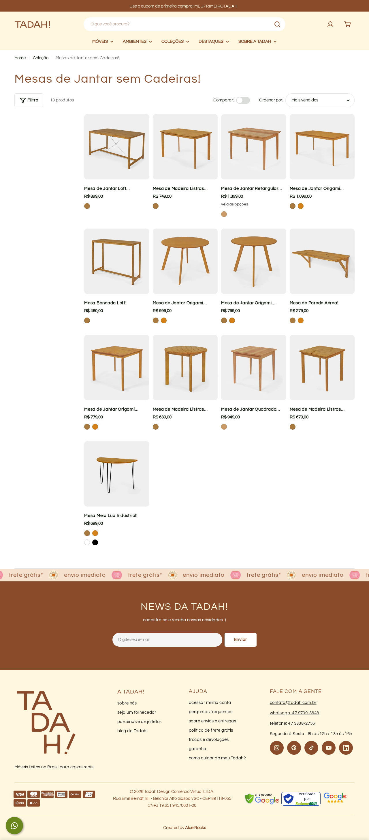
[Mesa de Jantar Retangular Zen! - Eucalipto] (224, 214)
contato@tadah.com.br (293, 702)
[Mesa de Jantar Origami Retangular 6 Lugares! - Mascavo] (292, 206)
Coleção (40, 58)
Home (20, 58)
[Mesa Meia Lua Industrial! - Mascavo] (87, 533)
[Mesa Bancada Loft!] (116, 261)
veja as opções (234, 204)
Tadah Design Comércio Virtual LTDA (178, 791)
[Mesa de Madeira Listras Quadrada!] (322, 367)
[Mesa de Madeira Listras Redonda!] (185, 367)
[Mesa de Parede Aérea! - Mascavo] (292, 320)
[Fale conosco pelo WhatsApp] (14, 825)
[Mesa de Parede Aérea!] (322, 261)
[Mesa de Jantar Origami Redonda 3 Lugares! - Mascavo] (224, 320)
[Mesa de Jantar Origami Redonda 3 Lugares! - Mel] (232, 320)
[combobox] (184, 24)
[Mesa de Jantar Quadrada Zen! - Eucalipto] (224, 427)
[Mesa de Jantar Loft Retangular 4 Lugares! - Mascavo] (87, 206)
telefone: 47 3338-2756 (292, 723)
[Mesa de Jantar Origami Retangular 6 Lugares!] (322, 146)
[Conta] (330, 24)
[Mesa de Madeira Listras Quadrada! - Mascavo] (292, 427)
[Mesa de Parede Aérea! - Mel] (301, 320)
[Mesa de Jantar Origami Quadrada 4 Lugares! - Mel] (95, 427)
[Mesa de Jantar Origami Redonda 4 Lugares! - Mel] (164, 320)
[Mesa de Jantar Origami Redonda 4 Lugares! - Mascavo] (156, 320)
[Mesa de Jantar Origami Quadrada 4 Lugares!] (116, 367)
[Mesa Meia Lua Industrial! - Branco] (87, 542)
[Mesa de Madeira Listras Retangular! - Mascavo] (156, 206)
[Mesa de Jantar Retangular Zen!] (253, 146)
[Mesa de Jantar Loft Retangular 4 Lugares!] (116, 146)
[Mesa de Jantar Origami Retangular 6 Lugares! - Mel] (301, 206)
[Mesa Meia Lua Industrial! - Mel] (95, 533)
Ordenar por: (271, 100)
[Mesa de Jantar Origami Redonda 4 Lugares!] (185, 261)
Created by (184, 828)
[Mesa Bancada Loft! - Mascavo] (87, 320)
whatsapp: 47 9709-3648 (294, 713)
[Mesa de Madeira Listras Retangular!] (185, 146)
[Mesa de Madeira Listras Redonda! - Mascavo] (156, 427)
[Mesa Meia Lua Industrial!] (116, 474)
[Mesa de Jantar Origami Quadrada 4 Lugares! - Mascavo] (87, 427)
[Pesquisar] (277, 24)
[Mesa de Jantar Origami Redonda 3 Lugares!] (253, 261)
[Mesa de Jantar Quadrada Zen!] (253, 367)
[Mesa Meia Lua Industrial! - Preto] (95, 542)
